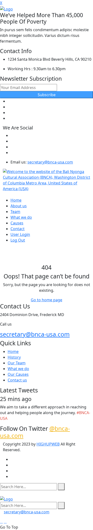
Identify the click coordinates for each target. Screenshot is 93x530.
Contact (17, 228)
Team (15, 211)
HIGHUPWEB (48, 444)
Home (15, 200)
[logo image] (6, 498)
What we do (21, 217)
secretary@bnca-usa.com (50, 162)
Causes (16, 223)
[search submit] (61, 486)
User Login (20, 234)
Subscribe (47, 94)
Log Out (17, 240)
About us (18, 205)
